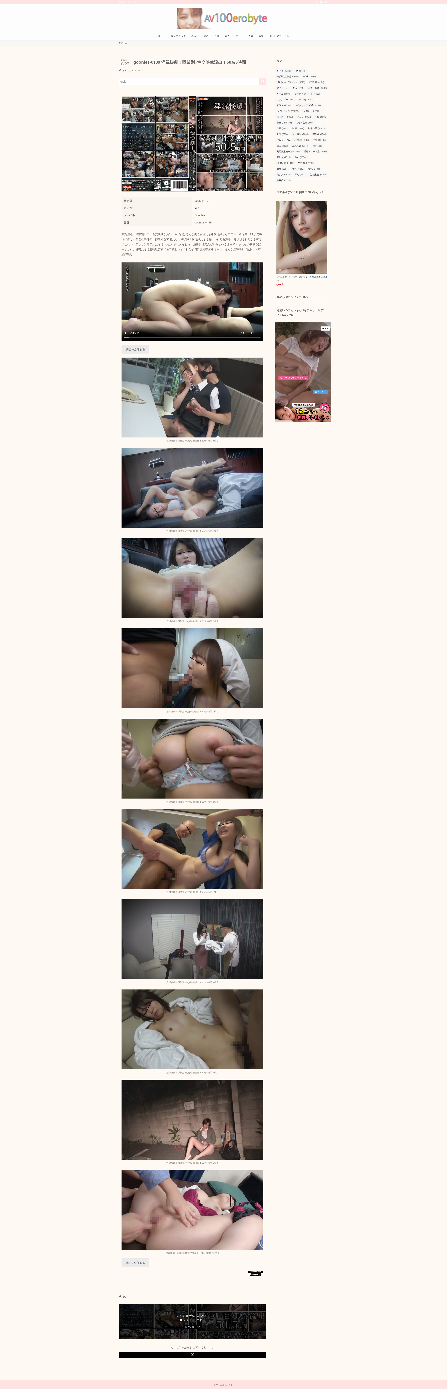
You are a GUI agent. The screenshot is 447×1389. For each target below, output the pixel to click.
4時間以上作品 (288, 76)
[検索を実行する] (262, 81)
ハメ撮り (311, 111)
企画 (282, 128)
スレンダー (286, 99)
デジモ (306, 99)
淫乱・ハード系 (315, 151)
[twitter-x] (317, 2)
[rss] (321, 2)
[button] (192, 1355)
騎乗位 (284, 180)
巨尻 (282, 145)
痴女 (282, 168)
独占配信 (285, 163)
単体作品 (316, 128)
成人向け (300, 145)
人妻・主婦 (305, 122)
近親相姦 (318, 174)
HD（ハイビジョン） (291, 82)
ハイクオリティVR (308, 105)
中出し (284, 122)
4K (301, 70)
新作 (318, 145)
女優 (282, 134)
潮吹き (284, 157)
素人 (125, 70)
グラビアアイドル (307, 93)
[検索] (326, 2)
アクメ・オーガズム (290, 88)
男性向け (306, 163)
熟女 (300, 157)
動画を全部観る (135, 349)
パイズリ (285, 116)
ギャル (284, 93)
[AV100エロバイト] (223, 18)
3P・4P (284, 70)
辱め (300, 174)
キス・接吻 (317, 88)
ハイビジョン (288, 111)
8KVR (309, 76)
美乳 (314, 168)
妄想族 (320, 134)
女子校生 (300, 134)
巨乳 (319, 139)
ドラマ (284, 105)
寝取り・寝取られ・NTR (293, 139)
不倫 (321, 116)
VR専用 (316, 82)
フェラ (304, 116)
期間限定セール (288, 151)
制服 (298, 128)
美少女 (284, 174)
